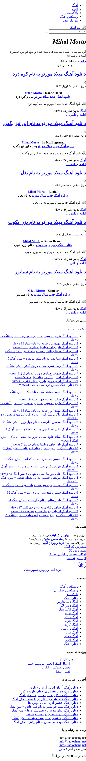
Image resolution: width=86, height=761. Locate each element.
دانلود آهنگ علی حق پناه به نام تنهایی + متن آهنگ (39, 473)
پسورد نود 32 (77, 550)
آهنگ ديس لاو (69, 605)
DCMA (65, 659)
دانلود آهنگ (71, 598)
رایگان (82, 565)
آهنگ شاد (72, 632)
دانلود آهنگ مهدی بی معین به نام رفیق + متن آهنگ (45, 722)
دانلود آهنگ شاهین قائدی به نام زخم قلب (44, 507)
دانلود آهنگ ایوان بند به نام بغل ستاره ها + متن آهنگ (44, 710)
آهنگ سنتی (71, 617)
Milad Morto (33, 93)
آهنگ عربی (71, 621)
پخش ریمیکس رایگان (56, 667)
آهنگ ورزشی (69, 628)
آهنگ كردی (71, 624)
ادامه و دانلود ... (76, 114)
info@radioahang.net (72, 741)
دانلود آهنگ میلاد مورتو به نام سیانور (50, 271)
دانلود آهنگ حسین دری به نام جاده (48, 385)
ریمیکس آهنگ (69, 16)
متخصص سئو (54, 539)
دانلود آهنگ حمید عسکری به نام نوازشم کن (50, 691)
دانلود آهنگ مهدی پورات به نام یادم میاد (45, 343)
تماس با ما (63, 671)
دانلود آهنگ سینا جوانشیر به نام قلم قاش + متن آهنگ (43, 706)
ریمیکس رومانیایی (66, 590)
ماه (77, 329)
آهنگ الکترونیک (68, 609)
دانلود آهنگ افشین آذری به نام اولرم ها (46, 377)
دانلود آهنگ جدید (60, 96)
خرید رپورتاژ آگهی (53, 542)
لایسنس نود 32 (76, 558)
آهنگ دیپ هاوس (67, 601)
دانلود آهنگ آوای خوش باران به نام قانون (45, 381)
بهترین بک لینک (59, 535)
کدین (62, 749)
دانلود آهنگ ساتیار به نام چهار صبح (48, 399)
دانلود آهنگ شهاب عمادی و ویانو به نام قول (43, 373)
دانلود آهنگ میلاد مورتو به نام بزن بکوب (47, 222)
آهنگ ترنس (71, 613)
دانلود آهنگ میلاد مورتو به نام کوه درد (49, 73)
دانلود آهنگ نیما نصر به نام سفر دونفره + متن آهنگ (45, 718)
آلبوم (75, 9)
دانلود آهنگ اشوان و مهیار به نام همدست (44, 511)
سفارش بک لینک (75, 546)
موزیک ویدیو (70, 20)
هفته (83, 329)
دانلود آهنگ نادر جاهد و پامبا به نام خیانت (45, 347)
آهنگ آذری (71, 640)
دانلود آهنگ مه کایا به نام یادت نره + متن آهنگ (48, 695)
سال (71, 329)
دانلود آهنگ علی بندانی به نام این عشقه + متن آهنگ (45, 699)
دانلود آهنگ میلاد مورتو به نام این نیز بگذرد (44, 123)
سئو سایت (79, 562)
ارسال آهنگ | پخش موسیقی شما (48, 663)
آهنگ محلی (71, 636)
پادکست (72, 12)
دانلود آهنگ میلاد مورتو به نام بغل (53, 172)
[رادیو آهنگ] (78, 27)
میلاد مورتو (41, 96)
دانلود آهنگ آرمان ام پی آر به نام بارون (53, 687)
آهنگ (75, 5)
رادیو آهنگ (79, 65)
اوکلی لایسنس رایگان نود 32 (67, 554)
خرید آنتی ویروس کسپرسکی (43, 569)
